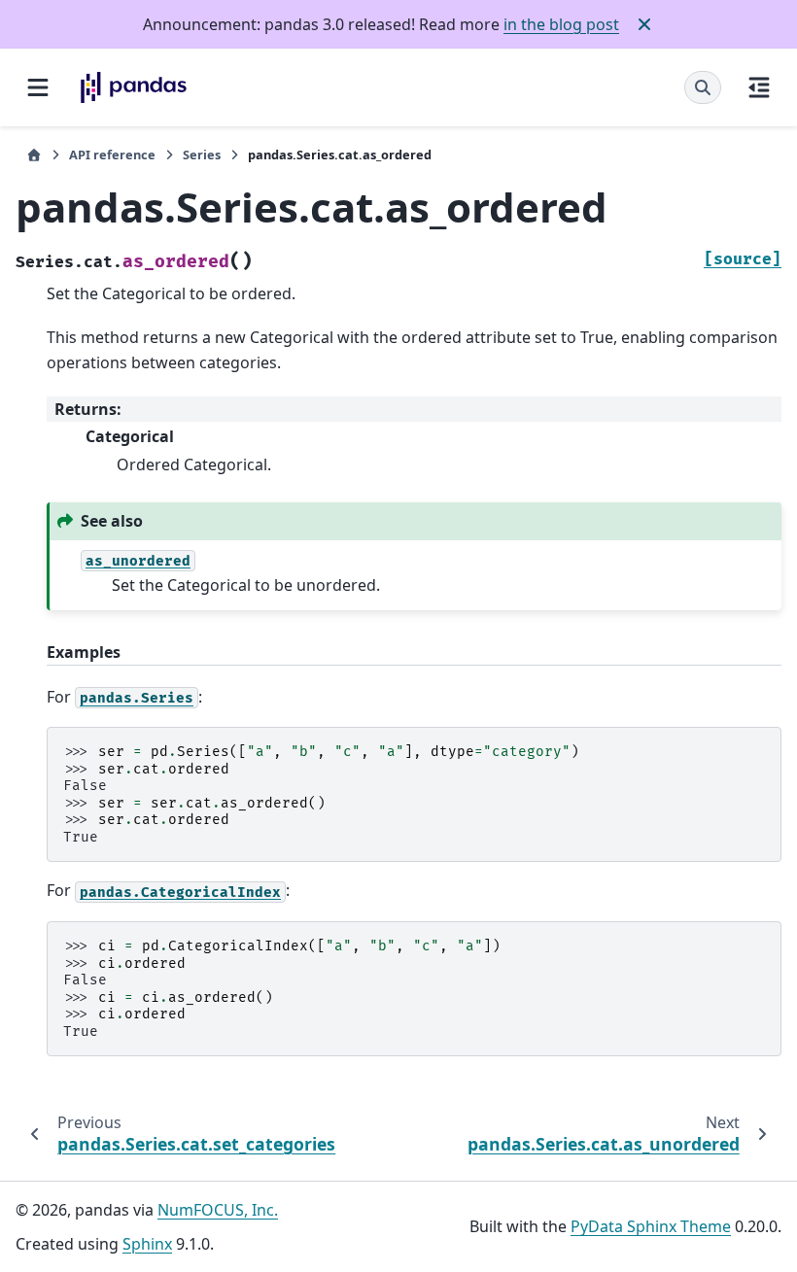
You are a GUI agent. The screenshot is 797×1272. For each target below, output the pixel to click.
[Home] (34, 155)
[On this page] (759, 87)
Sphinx (147, 1244)
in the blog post (561, 24)
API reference (112, 154)
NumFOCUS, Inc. (217, 1209)
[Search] (702, 87)
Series (202, 154)
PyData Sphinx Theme (651, 1226)
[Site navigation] (38, 87)
